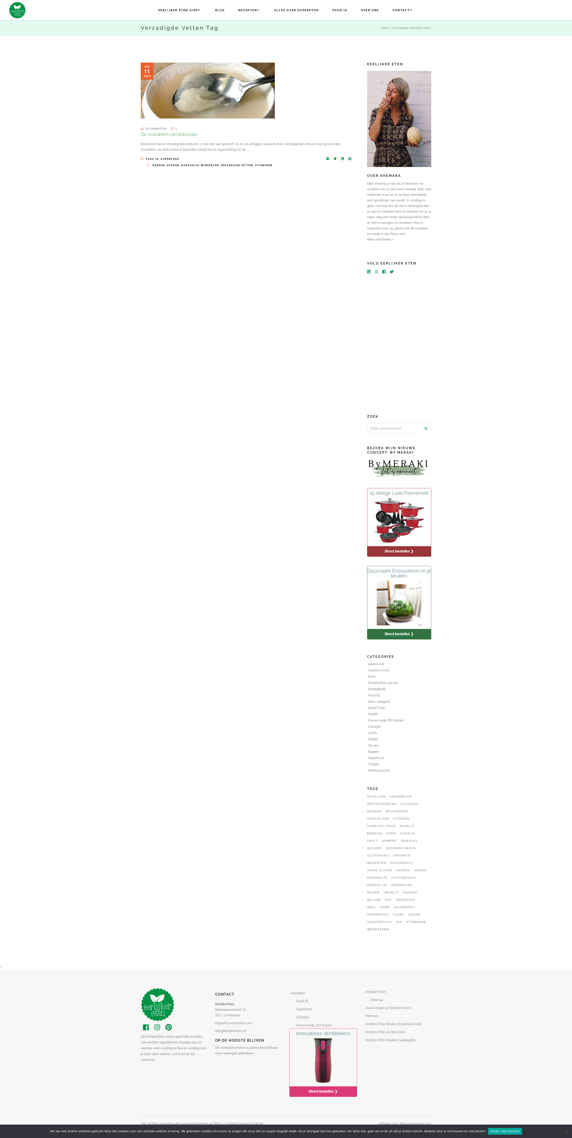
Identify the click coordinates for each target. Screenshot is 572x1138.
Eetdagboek (377, 689)
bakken (159, 165)
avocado (409, 804)
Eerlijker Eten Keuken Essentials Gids (393, 1024)
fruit (372, 840)
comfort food (381, 826)
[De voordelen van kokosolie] (208, 90)
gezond (173, 165)
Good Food (376, 708)
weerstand (378, 929)
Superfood (170, 159)
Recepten (298, 993)
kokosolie (190, 165)
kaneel (403, 870)
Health (373, 714)
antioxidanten (382, 804)
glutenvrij (378, 855)
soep (385, 907)
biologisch (397, 811)
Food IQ (152, 159)
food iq (407, 833)
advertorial (376, 664)
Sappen (373, 752)
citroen (401, 818)
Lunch (372, 733)
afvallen (376, 796)
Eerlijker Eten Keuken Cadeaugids (391, 1040)
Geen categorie (379, 702)
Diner (372, 677)
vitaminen (264, 165)
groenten (377, 863)
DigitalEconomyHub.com (233, 1023)
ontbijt (391, 892)
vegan (414, 914)
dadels (407, 826)
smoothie (405, 899)
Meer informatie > (380, 239)
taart (398, 914)
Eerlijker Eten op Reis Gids (385, 1032)
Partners (372, 1016)
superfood (378, 914)
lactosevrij (403, 877)
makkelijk (377, 885)
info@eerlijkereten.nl (230, 1031)
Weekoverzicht (379, 770)
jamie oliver (379, 870)
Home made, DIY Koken (385, 720)
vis (399, 922)
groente (401, 855)
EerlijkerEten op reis (383, 683)
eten (391, 833)
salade (374, 899)
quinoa (410, 892)
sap (388, 899)
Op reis (373, 745)
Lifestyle (374, 727)
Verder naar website (505, 1131)
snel (371, 907)
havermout (402, 863)
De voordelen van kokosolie (169, 134)
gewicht (409, 840)
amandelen (401, 796)
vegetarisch (379, 922)
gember (389, 840)
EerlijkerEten (157, 128)
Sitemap (377, 1000)
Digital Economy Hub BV (245, 1124)
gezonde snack (401, 848)
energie (375, 833)
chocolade (378, 818)
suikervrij (404, 907)
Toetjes (373, 764)
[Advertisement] (399, 343)
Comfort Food (378, 670)
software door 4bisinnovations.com (404, 1124)
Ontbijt (373, 739)
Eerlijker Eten (375, 992)
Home (384, 28)
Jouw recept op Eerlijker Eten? (388, 1008)
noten (373, 892)
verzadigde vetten (237, 165)
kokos (420, 870)
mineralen (210, 165)
